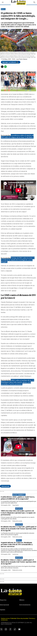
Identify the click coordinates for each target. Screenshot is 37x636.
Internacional (5, 486)
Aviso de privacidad (22, 618)
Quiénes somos (5, 618)
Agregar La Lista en (9, 62)
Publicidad (14, 618)
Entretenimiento (19, 494)
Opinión (2, 610)
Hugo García (15, 505)
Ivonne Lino (15, 554)
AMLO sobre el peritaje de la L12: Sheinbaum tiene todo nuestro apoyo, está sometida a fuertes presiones (17, 382)
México (3, 9)
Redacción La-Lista (17, 521)
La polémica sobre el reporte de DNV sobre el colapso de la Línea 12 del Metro (17, 136)
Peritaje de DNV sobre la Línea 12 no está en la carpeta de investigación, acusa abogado (18, 260)
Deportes (19, 508)
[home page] (18, 592)
